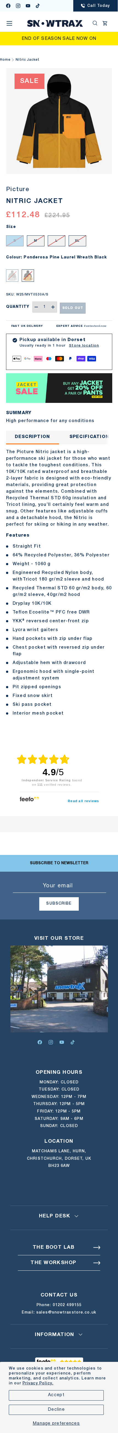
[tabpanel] (59, 583)
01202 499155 (67, 1305)
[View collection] (59, 376)
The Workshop (53, 1263)
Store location (84, 345)
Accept (56, 1395)
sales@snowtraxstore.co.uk (66, 1312)
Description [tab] (32, 437)
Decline (56, 1410)
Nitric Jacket (28, 59)
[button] (105, 23)
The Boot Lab (53, 1247)
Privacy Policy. (38, 1383)
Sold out (72, 308)
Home (5, 59)
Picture (18, 189)
